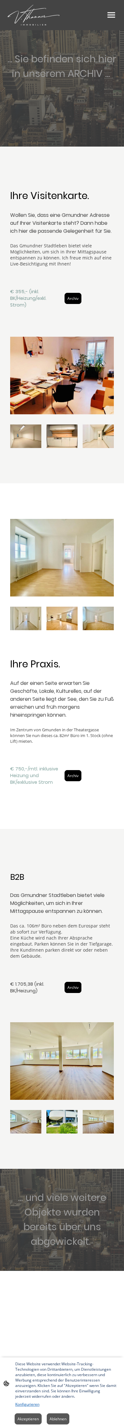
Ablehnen (58, 1419)
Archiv (73, 298)
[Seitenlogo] (33, 15)
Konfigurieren (27, 1404)
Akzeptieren (28, 1419)
